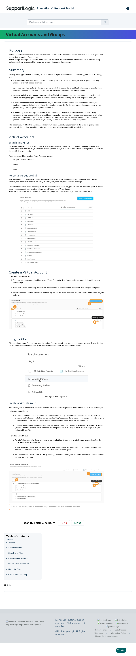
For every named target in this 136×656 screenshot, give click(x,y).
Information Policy (118, 633)
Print (9, 585)
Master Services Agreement (106, 636)
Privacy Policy (101, 630)
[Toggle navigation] (127, 8)
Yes (79, 523)
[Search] (105, 22)
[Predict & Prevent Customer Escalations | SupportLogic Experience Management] (31, 623)
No (65, 523)
